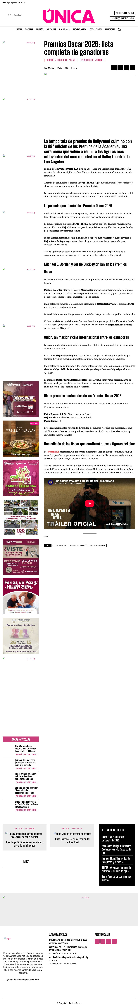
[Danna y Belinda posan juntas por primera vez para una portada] (8, 764)
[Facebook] (114, 67)
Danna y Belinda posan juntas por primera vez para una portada (25, 762)
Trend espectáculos (91, 60)
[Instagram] (102, 941)
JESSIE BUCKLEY (59, 546)
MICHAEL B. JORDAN (77, 546)
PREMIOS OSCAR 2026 (96, 546)
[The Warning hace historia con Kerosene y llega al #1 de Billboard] (8, 750)
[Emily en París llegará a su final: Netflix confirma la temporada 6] (8, 805)
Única (51, 68)
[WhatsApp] (132, 67)
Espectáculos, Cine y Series (26, 755)
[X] (120, 67)
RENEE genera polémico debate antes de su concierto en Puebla (25, 776)
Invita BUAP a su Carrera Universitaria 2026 (68, 939)
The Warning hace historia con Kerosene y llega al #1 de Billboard (25, 749)
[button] (119, 29)
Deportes (53, 943)
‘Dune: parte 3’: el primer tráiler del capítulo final (72, 840)
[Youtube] (114, 941)
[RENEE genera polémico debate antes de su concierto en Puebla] (8, 778)
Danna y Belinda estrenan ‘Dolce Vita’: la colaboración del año (26, 790)
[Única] (13, 862)
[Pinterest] (126, 67)
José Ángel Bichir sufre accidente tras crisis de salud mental (25, 844)
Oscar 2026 (53, 451)
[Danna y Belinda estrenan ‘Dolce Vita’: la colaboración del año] (8, 791)
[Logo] (69, 16)
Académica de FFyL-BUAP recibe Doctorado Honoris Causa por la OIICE (116, 849)
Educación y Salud (57, 953)
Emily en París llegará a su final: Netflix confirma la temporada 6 (26, 804)
